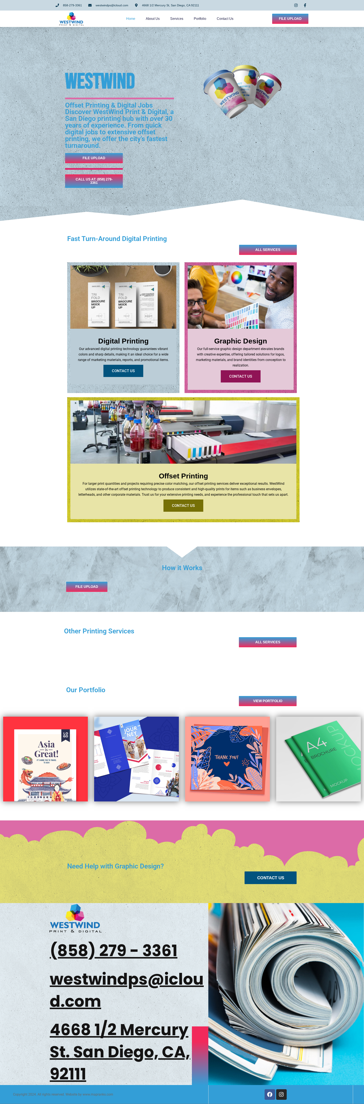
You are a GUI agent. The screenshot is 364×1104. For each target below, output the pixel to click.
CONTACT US (123, 371)
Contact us (225, 18)
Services (176, 18)
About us (153, 18)
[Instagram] (281, 1094)
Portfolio (200, 18)
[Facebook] (270, 1094)
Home (130, 18)
